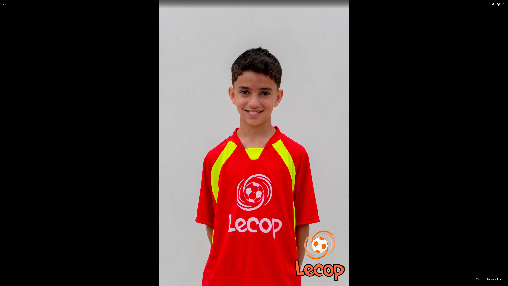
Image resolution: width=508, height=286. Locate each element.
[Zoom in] (493, 4)
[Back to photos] (4, 4)
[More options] (503, 4)
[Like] (477, 279)
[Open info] (498, 4)
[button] (7, 143)
